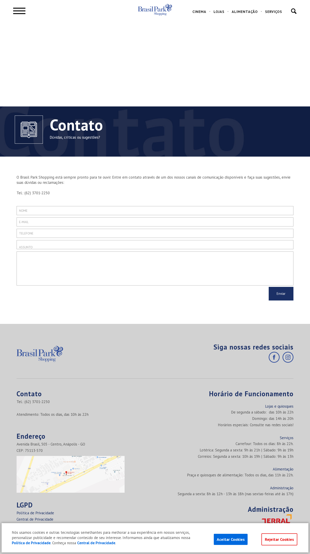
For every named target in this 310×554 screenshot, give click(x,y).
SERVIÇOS (273, 11)
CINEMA (199, 11)
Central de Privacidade (35, 519)
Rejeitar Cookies (279, 539)
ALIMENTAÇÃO (245, 11)
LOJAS (219, 11)
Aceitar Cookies (231, 539)
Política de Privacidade (35, 512)
